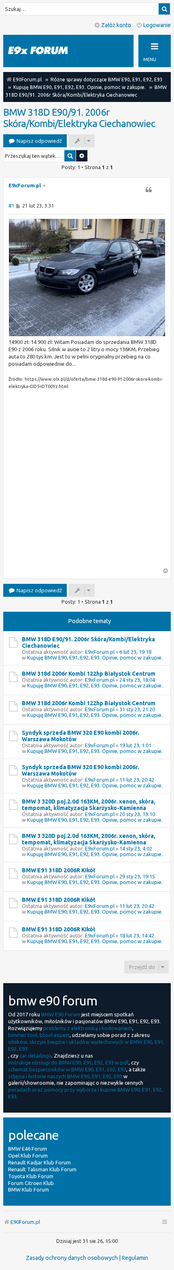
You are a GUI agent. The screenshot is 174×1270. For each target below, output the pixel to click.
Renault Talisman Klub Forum (42, 1169)
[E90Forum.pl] (44, 51)
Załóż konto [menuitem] (116, 25)
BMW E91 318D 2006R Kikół (58, 870)
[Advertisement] (87, 481)
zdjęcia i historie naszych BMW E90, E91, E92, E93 (65, 1076)
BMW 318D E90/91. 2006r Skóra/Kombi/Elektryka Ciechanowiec (79, 118)
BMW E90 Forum (60, 1014)
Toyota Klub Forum (30, 1176)
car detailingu (35, 1055)
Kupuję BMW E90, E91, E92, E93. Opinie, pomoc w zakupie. (95, 657)
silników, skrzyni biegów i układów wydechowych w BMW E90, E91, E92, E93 (86, 1045)
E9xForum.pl (24, 185)
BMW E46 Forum (27, 1148)
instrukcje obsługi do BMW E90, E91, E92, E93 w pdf (68, 1062)
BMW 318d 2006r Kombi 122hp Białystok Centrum (88, 673)
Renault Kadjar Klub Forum (39, 1162)
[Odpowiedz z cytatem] (148, 189)
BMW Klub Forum (28, 1189)
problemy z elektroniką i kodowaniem (87, 1028)
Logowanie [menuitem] (157, 25)
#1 (11, 205)
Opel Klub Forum (28, 1155)
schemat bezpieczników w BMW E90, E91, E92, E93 (67, 1069)
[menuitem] (72, 1258)
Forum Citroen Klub (31, 1183)
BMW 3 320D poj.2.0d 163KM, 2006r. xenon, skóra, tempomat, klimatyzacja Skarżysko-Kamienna (88, 804)
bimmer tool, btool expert (39, 1035)
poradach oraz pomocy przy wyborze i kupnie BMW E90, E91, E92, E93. (85, 1093)
